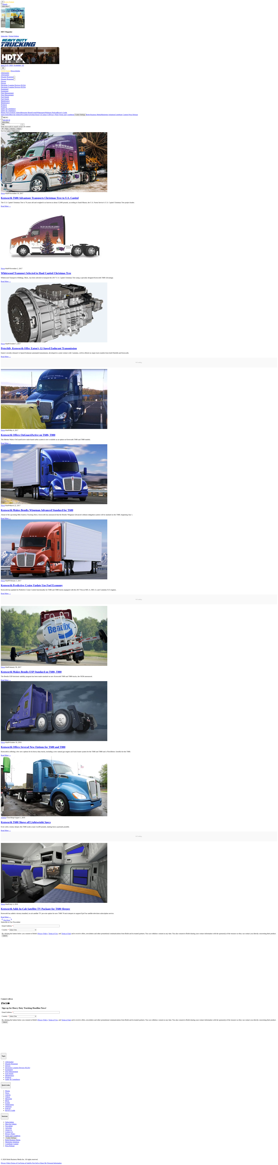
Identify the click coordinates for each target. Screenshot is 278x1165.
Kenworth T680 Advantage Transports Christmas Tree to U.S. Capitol (40, 198)
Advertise (31, 115)
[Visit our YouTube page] (8, 1004)
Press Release (133, 115)
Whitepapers (40, 113)
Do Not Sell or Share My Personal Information (46, 1163)
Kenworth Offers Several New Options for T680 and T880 (33, 747)
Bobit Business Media (93, 115)
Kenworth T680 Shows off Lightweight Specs (26, 822)
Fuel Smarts (5, 97)
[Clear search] (23, 124)
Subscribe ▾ (5, 6)
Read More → (6, 206)
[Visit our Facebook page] (2, 1004)
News (16, 2)
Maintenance (5, 101)
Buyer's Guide (62, 113)
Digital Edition (14, 36)
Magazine (24, 113)
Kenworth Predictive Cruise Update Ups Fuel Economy (32, 585)
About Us (38, 115)
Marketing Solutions (108, 115)
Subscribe (4, 36)
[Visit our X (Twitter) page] (6, 1004)
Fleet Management (7, 93)
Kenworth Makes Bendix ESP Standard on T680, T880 (31, 671)
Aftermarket (5, 73)
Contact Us (45, 115)
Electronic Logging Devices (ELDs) (13, 85)
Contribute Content (121, 115)
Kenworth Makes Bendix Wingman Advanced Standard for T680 (37, 510)
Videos (18, 113)
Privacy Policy (54, 115)
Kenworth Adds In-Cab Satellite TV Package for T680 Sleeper (35, 908)
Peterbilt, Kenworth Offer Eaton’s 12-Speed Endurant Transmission (39, 348)
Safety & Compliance (8, 109)
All (2, 129)
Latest (9, 131)
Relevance (15, 131)
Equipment (4, 89)
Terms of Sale (25, 1163)
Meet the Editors (15, 115)
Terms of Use (15, 1163)
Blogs (29, 113)
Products (4, 105)
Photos (3, 113)
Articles (20, 2)
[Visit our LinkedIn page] (4, 1004)
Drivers (3, 81)
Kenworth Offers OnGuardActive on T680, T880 (28, 435)
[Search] (22, 124)
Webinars (48, 113)
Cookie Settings (80, 115)
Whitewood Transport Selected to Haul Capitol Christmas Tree (36, 273)
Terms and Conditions (66, 115)
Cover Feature (9, 2)
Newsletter (24, 115)
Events (34, 113)
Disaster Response (7, 77)
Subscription (5, 115)
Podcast (54, 113)
